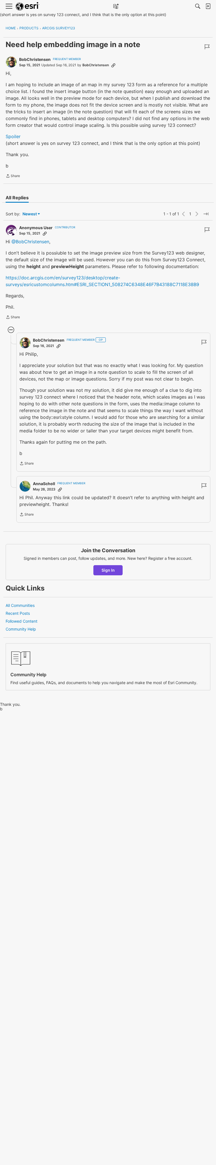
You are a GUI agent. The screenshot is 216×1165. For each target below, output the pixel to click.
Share (13, 176)
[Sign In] (208, 6)
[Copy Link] (113, 65)
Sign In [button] (108, 570)
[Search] (198, 6)
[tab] (17, 197)
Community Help (21, 629)
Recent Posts (18, 613)
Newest (29, 214)
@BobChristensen (30, 241)
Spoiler (13, 136)
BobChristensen (35, 59)
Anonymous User (36, 227)
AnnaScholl (44, 483)
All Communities (20, 605)
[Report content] (207, 47)
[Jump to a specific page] (205, 213)
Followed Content (21, 621)
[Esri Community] (27, 6)
